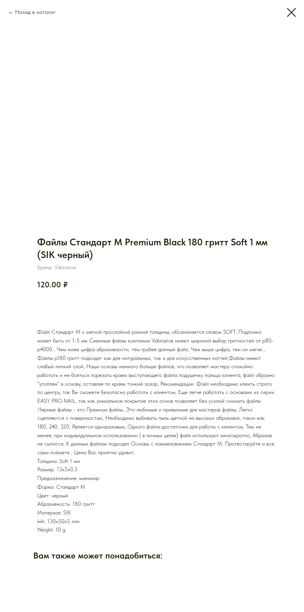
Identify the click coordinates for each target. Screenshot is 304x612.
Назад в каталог (35, 12)
